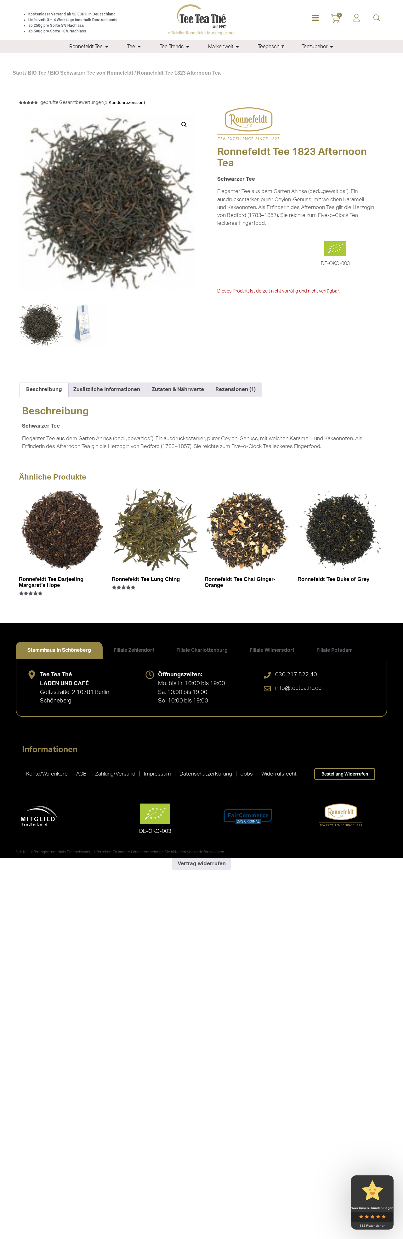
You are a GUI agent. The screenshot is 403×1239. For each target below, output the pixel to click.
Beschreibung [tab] (44, 389)
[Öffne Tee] (139, 46)
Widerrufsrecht (279, 773)
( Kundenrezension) (124, 102)
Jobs (247, 773)
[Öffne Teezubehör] (331, 46)
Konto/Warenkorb (47, 773)
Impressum (157, 773)
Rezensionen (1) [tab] (235, 389)
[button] (315, 18)
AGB (81, 773)
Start (18, 73)
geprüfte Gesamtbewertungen (71, 102)
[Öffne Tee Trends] (187, 46)
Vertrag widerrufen (202, 863)
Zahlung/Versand (115, 773)
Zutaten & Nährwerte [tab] (178, 389)
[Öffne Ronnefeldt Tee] (106, 46)
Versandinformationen (205, 852)
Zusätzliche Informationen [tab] (106, 389)
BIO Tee (37, 73)
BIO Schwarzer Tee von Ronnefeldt (91, 73)
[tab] (59, 650)
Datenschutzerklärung (205, 773)
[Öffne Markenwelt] (237, 46)
